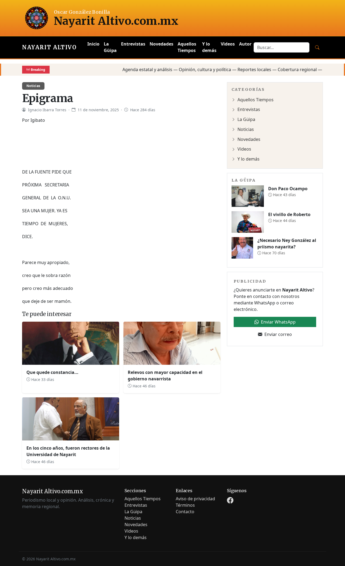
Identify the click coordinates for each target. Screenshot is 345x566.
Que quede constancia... (52, 372)
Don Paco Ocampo (288, 189)
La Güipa (110, 47)
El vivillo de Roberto (289, 214)
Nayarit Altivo (49, 47)
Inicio (93, 44)
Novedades (161, 44)
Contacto (185, 512)
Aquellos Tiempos (187, 47)
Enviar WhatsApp (278, 322)
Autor (245, 44)
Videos (228, 44)
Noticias (33, 86)
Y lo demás (209, 47)
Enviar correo (278, 334)
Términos (185, 505)
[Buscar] (317, 47)
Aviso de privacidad (195, 499)
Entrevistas (133, 44)
